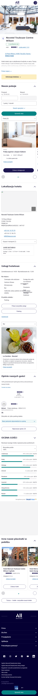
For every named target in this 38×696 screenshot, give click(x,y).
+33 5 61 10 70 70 (9, 230)
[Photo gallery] (19, 19)
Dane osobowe (5, 670)
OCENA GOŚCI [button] (9, 437)
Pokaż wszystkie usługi (19, 306)
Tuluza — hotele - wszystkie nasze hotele (19, 600)
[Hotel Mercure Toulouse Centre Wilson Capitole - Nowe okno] (14, 556)
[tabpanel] (19, 150)
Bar (4, 324)
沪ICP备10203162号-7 (7, 683)
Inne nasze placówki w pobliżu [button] (14, 540)
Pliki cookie (4, 672)
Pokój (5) (6, 118)
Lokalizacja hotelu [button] (11, 186)
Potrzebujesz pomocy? (9, 646)
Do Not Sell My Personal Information (11, 677)
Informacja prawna (6, 675)
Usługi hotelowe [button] (10, 266)
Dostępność (5, 316)
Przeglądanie (6, 637)
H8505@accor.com (10, 236)
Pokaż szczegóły (7, 367)
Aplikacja (4, 641)
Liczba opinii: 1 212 (24, 47)
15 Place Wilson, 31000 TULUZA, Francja (18, 54)
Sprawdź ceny (19, 692)
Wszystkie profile (8, 448)
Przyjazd (5, 93)
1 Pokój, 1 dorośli (8, 103)
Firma (3, 628)
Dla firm (4, 632)
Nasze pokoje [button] (8, 86)
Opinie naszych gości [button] (13, 376)
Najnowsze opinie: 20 (19, 429)
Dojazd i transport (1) (9, 241)
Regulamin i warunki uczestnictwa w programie (14, 668)
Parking (19, 311)
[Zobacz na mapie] (19, 201)
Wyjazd (24, 93)
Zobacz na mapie (10, 579)
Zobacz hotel (15, 586)
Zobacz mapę (9, 56)
